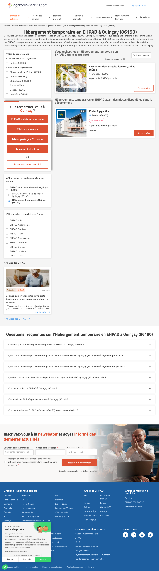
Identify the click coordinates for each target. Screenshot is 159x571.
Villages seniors (82, 550)
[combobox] (19, 452)
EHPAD (32, 25)
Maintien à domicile (78, 17)
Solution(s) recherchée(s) (16, 447)
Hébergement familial (122, 17)
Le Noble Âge (90, 511)
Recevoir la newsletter (79, 462)
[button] (5, 567)
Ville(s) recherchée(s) (46, 447)
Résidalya (104, 515)
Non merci (10, 559)
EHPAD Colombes (19, 242)
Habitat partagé (57, 17)
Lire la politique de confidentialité (16, 551)
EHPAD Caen (16, 233)
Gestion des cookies (11, 567)
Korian (87, 503)
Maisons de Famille (105, 497)
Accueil (7, 25)
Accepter (43, 559)
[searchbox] (18, 451)
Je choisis (27, 559)
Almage (103, 511)
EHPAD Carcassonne (20, 238)
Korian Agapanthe (99, 111)
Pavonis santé (90, 515)
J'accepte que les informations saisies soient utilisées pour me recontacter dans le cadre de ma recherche (32, 462)
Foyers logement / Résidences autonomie (93, 554)
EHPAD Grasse (17, 247)
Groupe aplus (90, 519)
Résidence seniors (37, 17)
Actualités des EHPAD (15, 318)
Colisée (87, 507)
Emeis (86, 495)
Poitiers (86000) (18, 63)
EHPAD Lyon (16, 255)
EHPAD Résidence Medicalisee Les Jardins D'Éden (112, 68)
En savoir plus (144, 88)
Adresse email (74, 447)
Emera (103, 503)
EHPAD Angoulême (20, 224)
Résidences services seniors (87, 546)
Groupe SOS (105, 507)
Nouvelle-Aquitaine (46, 25)
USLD (77, 542)
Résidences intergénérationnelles (89, 559)
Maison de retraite (15, 17)
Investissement (102, 17)
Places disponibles (97, 120)
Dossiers (144, 17)
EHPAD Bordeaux (19, 229)
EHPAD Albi (16, 220)
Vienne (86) (61, 25)
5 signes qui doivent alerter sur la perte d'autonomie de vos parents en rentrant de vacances (27, 299)
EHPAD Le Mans (18, 251)
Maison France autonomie (86, 533)
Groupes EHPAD (94, 491)
